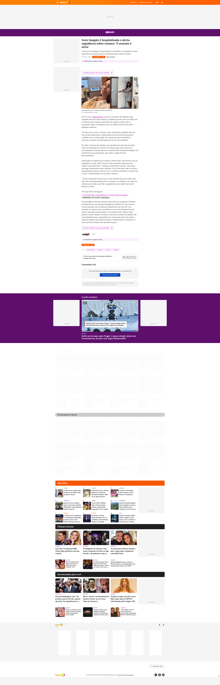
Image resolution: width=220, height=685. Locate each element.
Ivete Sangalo (97, 117)
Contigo (108, 250)
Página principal (65, 2)
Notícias (84, 333)
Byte (120, 513)
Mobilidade (122, 500)
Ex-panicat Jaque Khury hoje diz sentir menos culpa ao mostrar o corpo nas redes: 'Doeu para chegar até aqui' (101, 564)
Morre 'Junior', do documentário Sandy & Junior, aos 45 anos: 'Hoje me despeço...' (96, 598)
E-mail (157, 2)
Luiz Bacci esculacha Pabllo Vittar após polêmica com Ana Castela (67, 551)
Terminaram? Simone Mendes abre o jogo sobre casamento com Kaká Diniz (123, 551)
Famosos (100, 250)
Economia (66, 500)
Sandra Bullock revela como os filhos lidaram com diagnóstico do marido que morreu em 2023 (123, 564)
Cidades (94, 500)
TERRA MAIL (133, 2)
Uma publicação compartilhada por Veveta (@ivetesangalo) (105, 195)
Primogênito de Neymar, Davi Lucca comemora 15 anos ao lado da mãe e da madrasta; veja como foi (96, 551)
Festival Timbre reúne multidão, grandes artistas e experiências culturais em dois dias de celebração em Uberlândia (101, 612)
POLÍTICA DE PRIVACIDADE (125, 675)
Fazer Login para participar (110, 275)
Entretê (116, 250)
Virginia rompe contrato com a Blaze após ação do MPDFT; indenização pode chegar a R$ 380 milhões (123, 598)
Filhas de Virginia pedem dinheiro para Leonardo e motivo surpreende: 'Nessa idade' (74, 612)
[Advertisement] (151, 564)
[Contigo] (85, 234)
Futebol (66, 488)
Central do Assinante (145, 2)
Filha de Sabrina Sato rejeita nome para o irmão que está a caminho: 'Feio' (72, 564)
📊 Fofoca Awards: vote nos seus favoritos (96, 73)
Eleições (66, 513)
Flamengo (121, 488)
